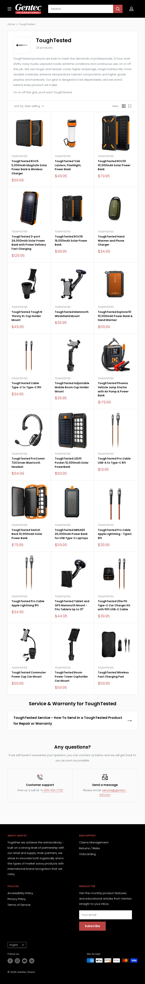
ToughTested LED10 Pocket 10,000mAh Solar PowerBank (72, 463)
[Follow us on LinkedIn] (31, 960)
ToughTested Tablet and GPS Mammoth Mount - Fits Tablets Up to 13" (72, 605)
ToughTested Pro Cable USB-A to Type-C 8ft (114, 461)
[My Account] (131, 9)
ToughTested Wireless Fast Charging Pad (113, 674)
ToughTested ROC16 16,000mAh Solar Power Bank (71, 241)
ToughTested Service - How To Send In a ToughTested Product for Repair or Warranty (67, 720)
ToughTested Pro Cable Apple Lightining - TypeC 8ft (115, 534)
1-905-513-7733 (52, 790)
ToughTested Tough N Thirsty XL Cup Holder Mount (27, 316)
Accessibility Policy (20, 893)
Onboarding (87, 854)
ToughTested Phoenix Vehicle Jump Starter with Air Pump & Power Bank (113, 389)
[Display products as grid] (123, 106)
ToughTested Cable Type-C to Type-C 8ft (26, 385)
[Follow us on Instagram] (17, 960)
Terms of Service (19, 905)
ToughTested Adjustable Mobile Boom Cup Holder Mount (72, 387)
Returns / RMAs (89, 848)
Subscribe (92, 926)
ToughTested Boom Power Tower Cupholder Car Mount (71, 676)
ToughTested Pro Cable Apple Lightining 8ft (28, 603)
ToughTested (27, 24)
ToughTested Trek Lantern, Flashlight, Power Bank (68, 165)
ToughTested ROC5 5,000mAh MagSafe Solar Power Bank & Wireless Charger (29, 167)
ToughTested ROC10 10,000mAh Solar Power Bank (114, 165)
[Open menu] (9, 8)
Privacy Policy (17, 899)
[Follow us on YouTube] (24, 960)
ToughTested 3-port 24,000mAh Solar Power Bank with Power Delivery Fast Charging (29, 243)
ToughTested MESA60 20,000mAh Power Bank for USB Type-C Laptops (71, 534)
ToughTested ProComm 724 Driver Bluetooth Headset (28, 463)
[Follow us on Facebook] (10, 960)
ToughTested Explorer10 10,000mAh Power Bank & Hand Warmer (115, 316)
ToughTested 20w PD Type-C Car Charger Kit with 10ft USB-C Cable (114, 605)
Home (11, 24)
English (14, 944)
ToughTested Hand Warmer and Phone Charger (111, 241)
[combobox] (80, 9)
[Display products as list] (130, 106)
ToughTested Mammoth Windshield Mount (72, 314)
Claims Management (94, 842)
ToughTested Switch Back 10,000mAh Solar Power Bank (27, 534)
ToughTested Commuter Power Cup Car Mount (29, 674)
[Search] (118, 9)
